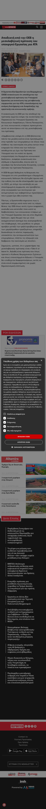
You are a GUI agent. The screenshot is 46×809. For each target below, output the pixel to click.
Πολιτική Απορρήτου (16, 409)
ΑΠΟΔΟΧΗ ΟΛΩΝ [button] (24, 437)
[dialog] (23, 404)
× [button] (41, 360)
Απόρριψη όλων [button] (23, 442)
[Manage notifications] (4, 805)
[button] (23, 447)
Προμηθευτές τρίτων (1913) (22, 385)
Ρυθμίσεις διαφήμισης (11, 404)
